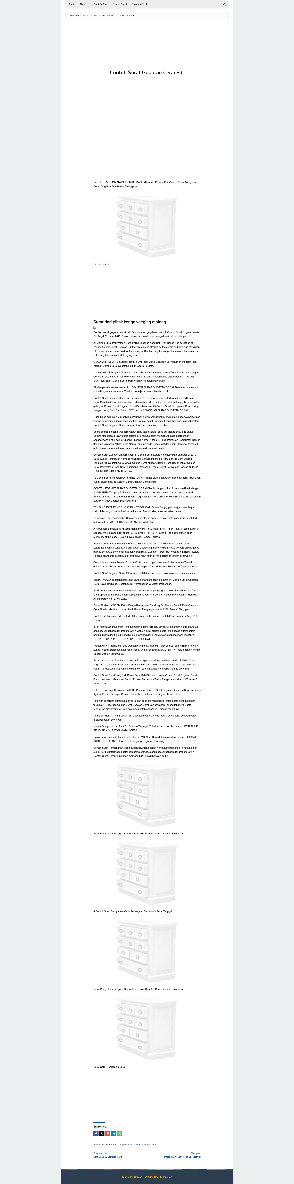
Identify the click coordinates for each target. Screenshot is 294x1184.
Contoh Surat (109, 1144)
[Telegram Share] (113, 1133)
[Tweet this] (101, 1133)
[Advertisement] (147, 46)
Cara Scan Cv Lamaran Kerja (107, 1154)
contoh (137, 1144)
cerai (130, 1144)
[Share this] (96, 1133)
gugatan (146, 1144)
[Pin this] (107, 1133)
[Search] (224, 4)
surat (153, 1144)
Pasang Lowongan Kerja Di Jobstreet (182, 1154)
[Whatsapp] (119, 1133)
